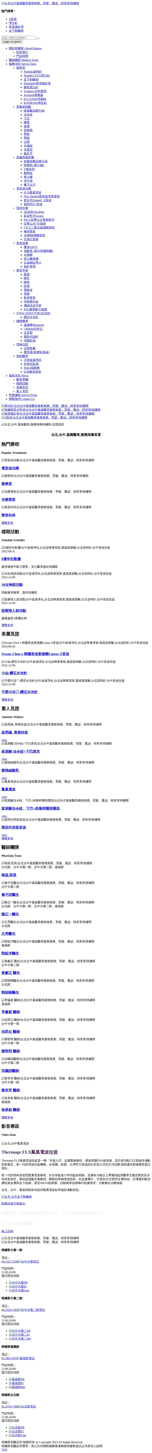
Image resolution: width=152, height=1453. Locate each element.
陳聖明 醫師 (10, 1051)
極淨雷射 (30, 231)
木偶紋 (28, 145)
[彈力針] (45, 405)
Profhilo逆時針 (33, 71)
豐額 (27, 138)
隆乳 (27, 278)
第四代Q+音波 (33, 204)
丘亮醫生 (8, 934)
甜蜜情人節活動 (13, 611)
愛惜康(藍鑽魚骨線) (36, 352)
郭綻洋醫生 (10, 953)
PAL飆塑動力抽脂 (35, 309)
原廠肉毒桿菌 (25, 157)
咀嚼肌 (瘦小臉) (34, 165)
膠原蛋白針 (31, 87)
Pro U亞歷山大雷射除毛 (39, 219)
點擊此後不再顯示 (13, 1203)
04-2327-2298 (9, 1261)
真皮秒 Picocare (33, 215)
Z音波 (13, 19)
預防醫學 (22, 356)
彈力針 (13, 22)
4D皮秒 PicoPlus (34, 212)
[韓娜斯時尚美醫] (40, 3)
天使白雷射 (31, 239)
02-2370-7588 (9, 1406)
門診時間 (22, 56)
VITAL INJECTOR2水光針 (33, 313)
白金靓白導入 (33, 262)
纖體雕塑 (22, 321)
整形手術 (22, 270)
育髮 (27, 293)
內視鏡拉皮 (31, 301)
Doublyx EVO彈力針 (37, 75)
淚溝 (27, 126)
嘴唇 (27, 122)
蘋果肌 (28, 130)
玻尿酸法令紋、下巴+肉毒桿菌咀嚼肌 (30, 808)
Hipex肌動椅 (32, 367)
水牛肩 (28, 180)
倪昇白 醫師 (10, 1032)
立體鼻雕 (30, 348)
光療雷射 (8, 499)
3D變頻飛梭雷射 (34, 235)
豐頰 (27, 134)
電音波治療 (23, 188)
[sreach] (38, 38)
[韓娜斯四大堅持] (50, 409)
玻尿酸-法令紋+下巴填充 (20, 751)
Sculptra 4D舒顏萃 (35, 91)
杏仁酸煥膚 (31, 258)
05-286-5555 (9, 1358)
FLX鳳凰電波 (32, 192)
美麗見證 (22, 387)
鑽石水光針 (31, 317)
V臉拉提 (29, 169)
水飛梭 (28, 254)
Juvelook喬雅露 (33, 95)
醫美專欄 (22, 379)
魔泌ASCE (30, 247)
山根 (27, 141)
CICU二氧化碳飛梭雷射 (39, 227)
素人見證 (22, 391)
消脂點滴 (30, 340)
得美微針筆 (16, 26)
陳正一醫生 (10, 914)
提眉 (27, 286)
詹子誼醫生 (10, 895)
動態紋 (28, 173)
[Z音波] (44, 417)
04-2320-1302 (9, 1309)
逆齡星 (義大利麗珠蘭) (38, 250)
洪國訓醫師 (10, 1071)
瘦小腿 (28, 176)
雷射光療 (22, 208)
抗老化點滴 (31, 363)
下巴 (27, 118)
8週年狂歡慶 (11, 559)
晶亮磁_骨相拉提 (14, 732)
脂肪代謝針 (31, 336)
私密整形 (30, 297)
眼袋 (27, 274)
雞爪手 (28, 153)
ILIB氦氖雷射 (32, 371)
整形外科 (8, 515)
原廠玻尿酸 (23, 106)
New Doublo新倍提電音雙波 (42, 196)
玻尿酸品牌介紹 (34, 110)
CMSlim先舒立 (33, 328)
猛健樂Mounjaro (34, 325)
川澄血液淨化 (33, 360)
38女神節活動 (12, 585)
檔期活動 (22, 383)
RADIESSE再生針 (35, 102)
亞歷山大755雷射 (35, 223)
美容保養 (22, 243)
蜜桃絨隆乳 (10, 770)
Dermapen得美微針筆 (37, 83)
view (4, 740)
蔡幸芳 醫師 (10, 1090)
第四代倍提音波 (13, 827)
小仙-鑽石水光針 (14, 673)
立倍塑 (28, 332)
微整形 (20, 67)
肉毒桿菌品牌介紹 (35, 161)
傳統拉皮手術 (33, 305)
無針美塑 (30, 266)
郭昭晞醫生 (10, 992)
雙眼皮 (28, 289)
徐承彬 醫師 (10, 1110)
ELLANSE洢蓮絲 (35, 99)
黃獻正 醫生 (10, 973)
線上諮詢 (7, 1231)
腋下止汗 (30, 184)
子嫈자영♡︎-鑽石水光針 (19, 692)
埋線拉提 (22, 344)
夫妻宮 (28, 149)
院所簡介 (22, 52)
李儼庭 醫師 (10, 1012)
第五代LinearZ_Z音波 (37, 200)
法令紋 (28, 114)
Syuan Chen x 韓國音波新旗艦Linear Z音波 (35, 654)
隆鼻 (27, 282)
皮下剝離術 (16, 30)
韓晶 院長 (8, 875)
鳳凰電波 (8, 789)
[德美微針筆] (48, 413)
